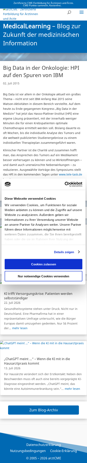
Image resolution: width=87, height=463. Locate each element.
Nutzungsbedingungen (28, 451)
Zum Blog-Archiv (43, 409)
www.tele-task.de (70, 174)
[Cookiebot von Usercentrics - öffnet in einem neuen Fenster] (64, 184)
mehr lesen (20, 328)
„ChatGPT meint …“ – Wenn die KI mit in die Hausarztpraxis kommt (37, 361)
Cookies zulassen (43, 264)
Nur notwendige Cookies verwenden (43, 276)
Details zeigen (64, 252)
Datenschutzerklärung (43, 445)
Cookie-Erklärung (63, 451)
